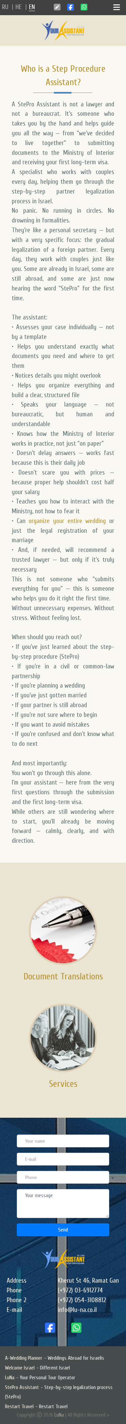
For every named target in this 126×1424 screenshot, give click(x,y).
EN (32, 7)
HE (18, 7)
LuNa (59, 1415)
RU (5, 7)
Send (63, 1230)
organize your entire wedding (67, 521)
